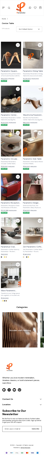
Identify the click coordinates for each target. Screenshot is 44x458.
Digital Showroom (25, 447)
